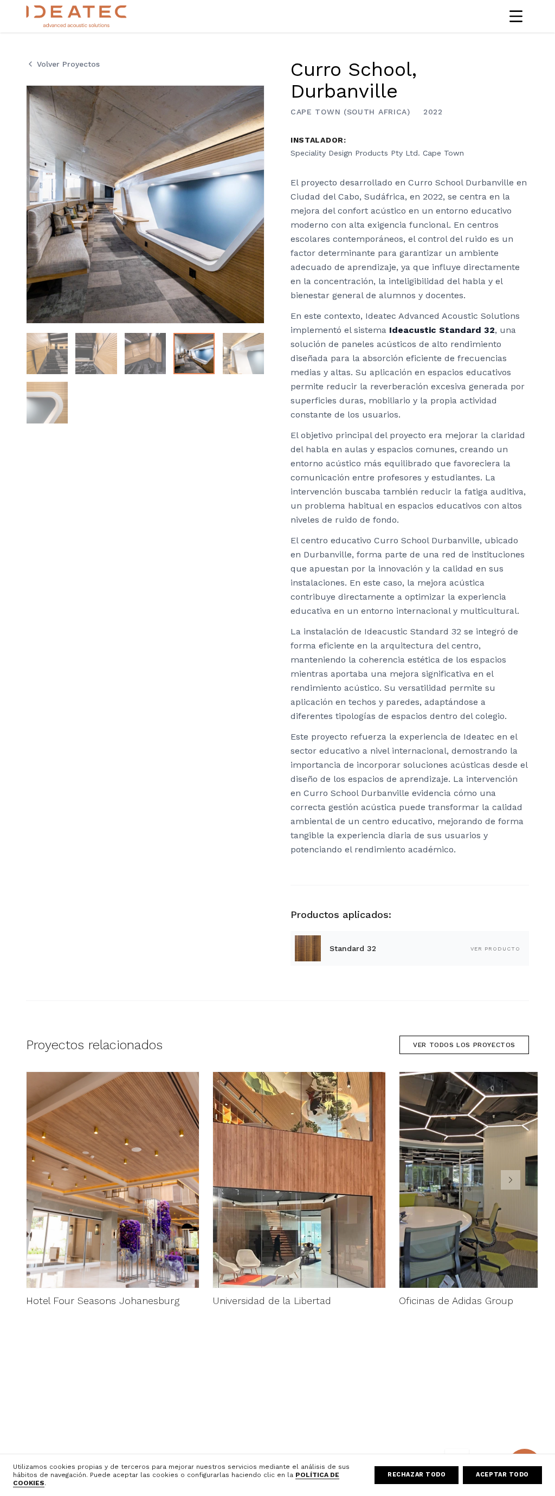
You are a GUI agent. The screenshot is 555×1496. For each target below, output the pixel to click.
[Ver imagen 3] (145, 353)
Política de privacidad (378, 1413)
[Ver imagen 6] (47, 402)
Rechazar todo (417, 1474)
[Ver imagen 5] (243, 353)
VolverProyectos (68, 64)
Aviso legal (359, 1398)
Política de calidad (478, 1398)
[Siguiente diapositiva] (510, 1180)
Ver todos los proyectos (464, 1045)
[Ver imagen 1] (47, 353)
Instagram (252, 1413)
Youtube (249, 1445)
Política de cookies (374, 1429)
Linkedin (249, 1429)
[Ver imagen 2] (96, 353)
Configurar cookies (376, 1445)
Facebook (252, 1398)
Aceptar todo (502, 1474)
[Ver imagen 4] (194, 353)
